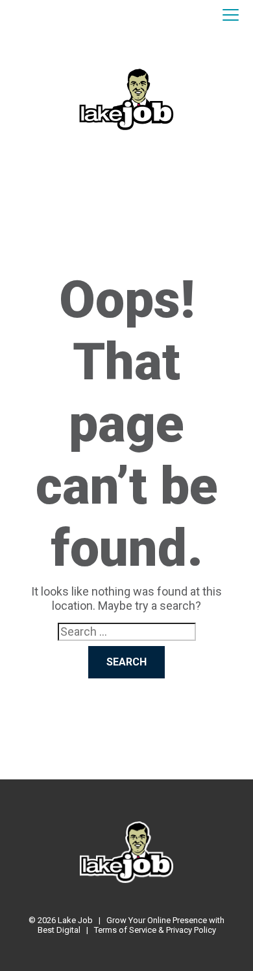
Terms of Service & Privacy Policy (155, 930)
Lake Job (75, 920)
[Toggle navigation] (231, 15)
